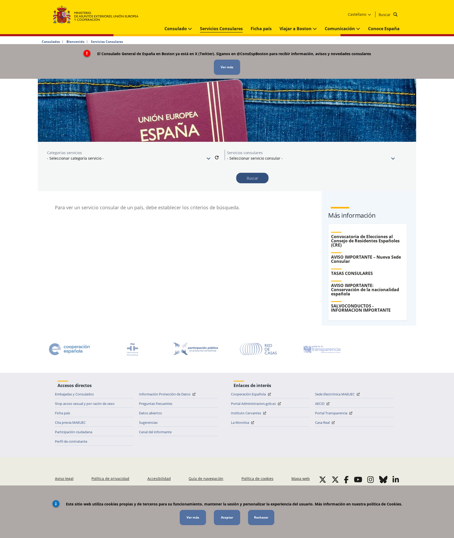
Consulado (176, 29)
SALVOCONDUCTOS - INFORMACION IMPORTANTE (361, 308)
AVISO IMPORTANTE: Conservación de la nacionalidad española (365, 290)
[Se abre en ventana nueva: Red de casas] (258, 349)
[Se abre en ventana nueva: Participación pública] (195, 349)
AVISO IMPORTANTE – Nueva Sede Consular (366, 259)
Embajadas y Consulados (74, 394)
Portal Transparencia (331, 413)
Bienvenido (75, 41)
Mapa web (300, 478)
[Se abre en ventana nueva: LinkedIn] (396, 479)
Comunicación (340, 29)
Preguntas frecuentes (155, 403)
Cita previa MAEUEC (70, 422)
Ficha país (261, 29)
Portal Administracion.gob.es (254, 403)
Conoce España (384, 29)
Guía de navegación (206, 478)
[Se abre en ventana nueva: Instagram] (370, 479)
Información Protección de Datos (165, 394)
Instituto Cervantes (246, 413)
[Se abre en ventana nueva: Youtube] (358, 479)
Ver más (227, 67)
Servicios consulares (245, 152)
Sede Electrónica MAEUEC (335, 394)
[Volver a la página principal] (98, 14)
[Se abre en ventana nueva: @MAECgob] (322, 479)
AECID (320, 403)
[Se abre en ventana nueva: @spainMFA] (335, 479)
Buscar (385, 14)
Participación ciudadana (73, 432)
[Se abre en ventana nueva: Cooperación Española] (69, 349)
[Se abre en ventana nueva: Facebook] (346, 479)
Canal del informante (155, 432)
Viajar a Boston (296, 29)
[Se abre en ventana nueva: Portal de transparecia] (321, 349)
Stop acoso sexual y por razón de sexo (85, 403)
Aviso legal (64, 478)
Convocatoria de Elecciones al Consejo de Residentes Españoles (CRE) (365, 241)
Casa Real (323, 422)
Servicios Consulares (221, 29)
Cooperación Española (249, 394)
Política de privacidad (110, 478)
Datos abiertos (150, 413)
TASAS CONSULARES (352, 273)
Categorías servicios (64, 152)
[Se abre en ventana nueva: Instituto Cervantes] (132, 349)
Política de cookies (257, 478)
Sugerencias (148, 422)
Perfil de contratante (71, 441)
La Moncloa (240, 422)
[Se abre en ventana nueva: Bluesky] (383, 479)
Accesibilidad (159, 478)
